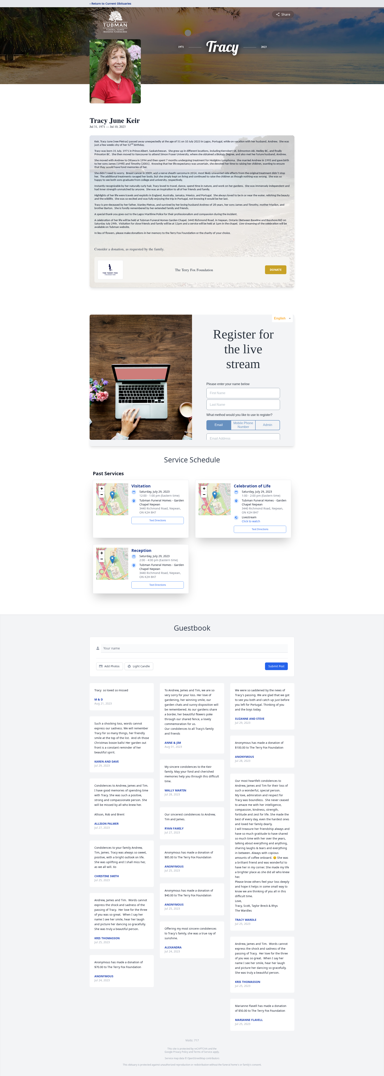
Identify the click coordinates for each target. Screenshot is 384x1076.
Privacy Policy (180, 1052)
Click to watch (251, 521)
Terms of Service (203, 1052)
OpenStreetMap (196, 1058)
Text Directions (157, 520)
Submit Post (276, 666)
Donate (276, 270)
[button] (112, 495)
